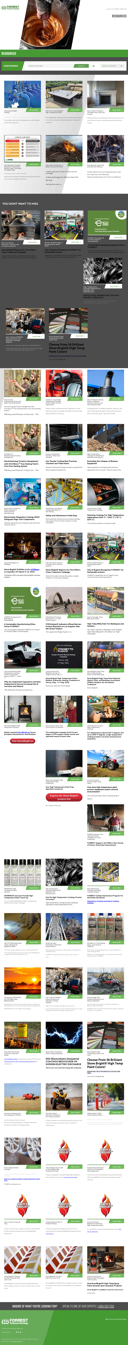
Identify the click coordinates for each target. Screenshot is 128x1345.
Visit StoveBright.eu (22, 741)
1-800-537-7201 (106, 1306)
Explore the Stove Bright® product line (64, 797)
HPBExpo (35, 569)
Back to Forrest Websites (117, 9)
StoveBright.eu (24, 732)
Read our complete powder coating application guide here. (22, 1179)
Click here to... (50, 1233)
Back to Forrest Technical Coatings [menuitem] (116, 1319)
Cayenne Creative (16, 1341)
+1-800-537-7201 (5, 1332)
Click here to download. (70, 1177)
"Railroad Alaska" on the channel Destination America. (19, 1061)
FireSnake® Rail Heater (10, 1059)
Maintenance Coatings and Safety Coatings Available (103, 902)
